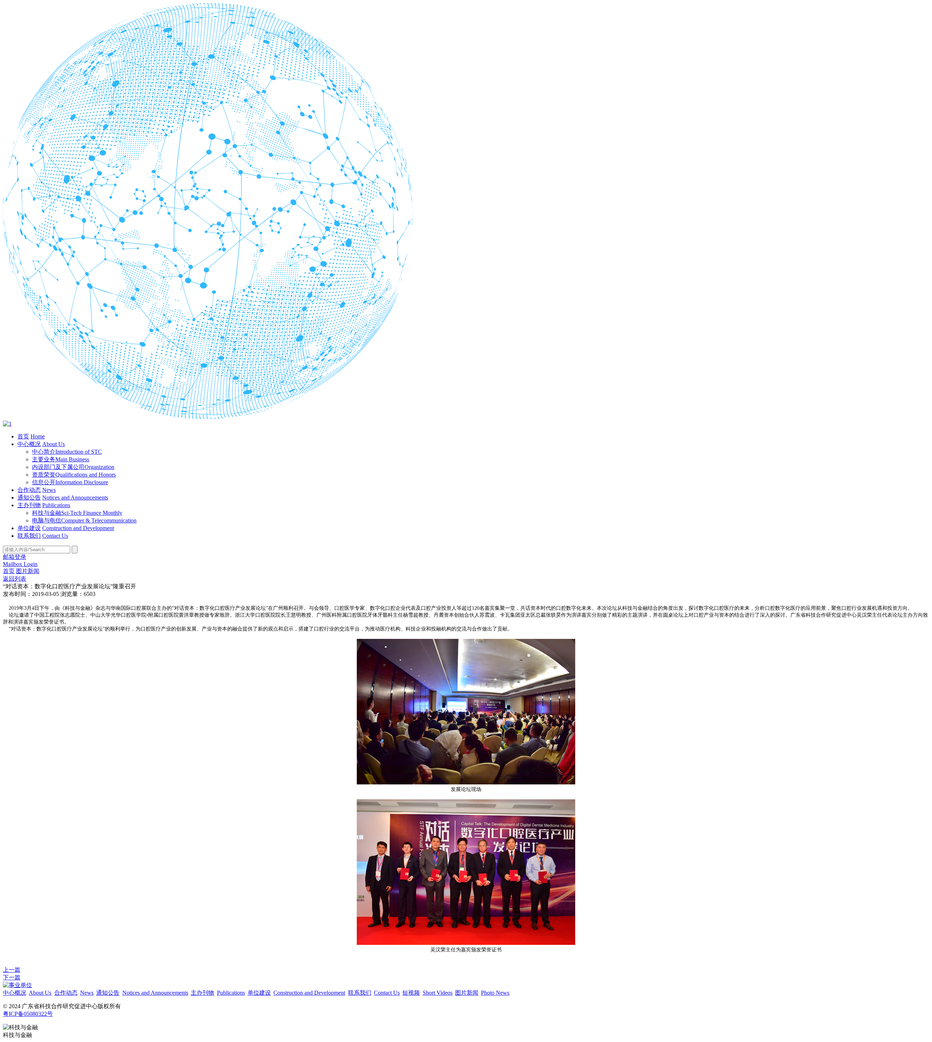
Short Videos (438, 993)
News (49, 490)
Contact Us (55, 536)
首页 (23, 436)
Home (38, 436)
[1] (7, 424)
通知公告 (29, 497)
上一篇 (11, 970)
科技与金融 (77, 513)
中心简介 (67, 452)
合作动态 (29, 490)
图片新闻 (27, 571)
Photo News (495, 993)
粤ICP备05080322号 (28, 1014)
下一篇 (11, 977)
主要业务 (60, 459)
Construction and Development (78, 528)
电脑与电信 (84, 520)
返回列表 (14, 579)
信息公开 (70, 482)
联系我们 (29, 536)
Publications (56, 505)
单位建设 (29, 528)
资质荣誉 (74, 475)
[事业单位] (17, 985)
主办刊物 (29, 505)
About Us (53, 444)
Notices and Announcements (75, 497)
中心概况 (29, 444)
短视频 (411, 993)
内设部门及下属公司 (73, 467)
